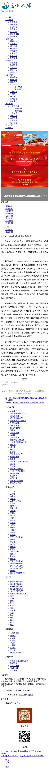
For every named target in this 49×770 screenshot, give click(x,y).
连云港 (12, 610)
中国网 (12, 643)
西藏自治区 (14, 551)
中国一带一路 (15, 652)
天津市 (12, 494)
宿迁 (12, 625)
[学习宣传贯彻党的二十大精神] (24, 171)
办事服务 (9, 128)
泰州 (12, 622)
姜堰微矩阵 (14, 34)
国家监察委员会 (16, 481)
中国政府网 (14, 473)
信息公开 (9, 125)
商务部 (12, 430)
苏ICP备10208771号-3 (9, 756)
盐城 (12, 615)
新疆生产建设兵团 (17, 573)
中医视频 (18, 111)
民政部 (12, 449)
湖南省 (12, 532)
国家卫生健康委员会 (18, 413)
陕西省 (12, 554)
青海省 (12, 559)
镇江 (12, 620)
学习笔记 (18, 89)
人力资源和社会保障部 (19, 442)
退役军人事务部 (16, 418)
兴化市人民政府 (16, 589)
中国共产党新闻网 (17, 471)
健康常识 (13, 101)
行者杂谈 (13, 80)
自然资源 (13, 24)
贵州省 (12, 547)
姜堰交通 (13, 65)
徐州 (12, 601)
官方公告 (13, 56)
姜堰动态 (9, 39)
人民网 (12, 638)
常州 (12, 603)
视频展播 (13, 48)
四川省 (12, 544)
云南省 (12, 549)
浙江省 (12, 515)
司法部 (12, 447)
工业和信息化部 (16, 454)
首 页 (8, 17)
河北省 (12, 496)
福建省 (12, 520)
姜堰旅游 (13, 70)
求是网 (12, 640)
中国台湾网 (14, 633)
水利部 (12, 435)
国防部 (12, 464)
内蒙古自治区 (15, 501)
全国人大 (13, 476)
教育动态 (13, 58)
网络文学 (13, 77)
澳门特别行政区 (16, 568)
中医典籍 (18, 108)
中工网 (12, 650)
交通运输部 (14, 437)
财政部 (12, 445)
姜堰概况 (9, 20)
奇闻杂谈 (13, 99)
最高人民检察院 (16, 469)
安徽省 (12, 518)
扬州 (12, 618)
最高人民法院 (15, 483)
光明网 (12, 645)
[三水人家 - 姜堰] (17, 9)
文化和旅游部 (15, 428)
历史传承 (9, 104)
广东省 (12, 535)
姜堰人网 (13, 663)
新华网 (12, 636)
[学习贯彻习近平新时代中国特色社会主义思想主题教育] (24, 182)
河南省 (12, 527)
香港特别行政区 (16, 566)
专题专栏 (13, 51)
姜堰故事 (13, 36)
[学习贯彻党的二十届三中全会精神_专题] (24, 150)
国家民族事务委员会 (18, 421)
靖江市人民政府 (16, 584)
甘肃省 (12, 556)
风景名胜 (13, 29)
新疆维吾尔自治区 (17, 563)
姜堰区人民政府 (16, 582)
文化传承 (13, 113)
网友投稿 (13, 46)
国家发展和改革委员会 (19, 461)
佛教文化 (13, 116)
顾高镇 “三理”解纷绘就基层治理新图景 (28, 403)
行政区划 (13, 27)
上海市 (12, 511)
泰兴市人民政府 (16, 586)
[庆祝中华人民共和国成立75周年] (24, 138)
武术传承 (13, 120)
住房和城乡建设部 (17, 440)
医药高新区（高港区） (19, 594)
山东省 (12, 525)
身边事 (12, 96)
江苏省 (12, 513)
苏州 (12, 606)
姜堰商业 (13, 72)
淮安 (12, 613)
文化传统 (13, 32)
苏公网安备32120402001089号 (32, 756)
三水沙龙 (9, 75)
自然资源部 (14, 425)
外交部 (12, 466)
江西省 (12, 523)
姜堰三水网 (14, 666)
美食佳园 (13, 92)
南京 (12, 596)
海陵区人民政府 (16, 591)
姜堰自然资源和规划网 (19, 661)
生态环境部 (14, 423)
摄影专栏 (13, 82)
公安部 (12, 452)
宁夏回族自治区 (16, 561)
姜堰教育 (13, 68)
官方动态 (13, 53)
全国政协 (13, 478)
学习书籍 (18, 87)
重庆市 (12, 542)
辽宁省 (12, 503)
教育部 (12, 459)
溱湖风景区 (14, 668)
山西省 (12, 499)
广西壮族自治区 (16, 537)
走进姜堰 (9, 60)
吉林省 (12, 506)
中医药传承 (14, 106)
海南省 (12, 539)
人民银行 (13, 411)
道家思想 (13, 118)
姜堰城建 (13, 63)
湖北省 (12, 530)
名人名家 (13, 123)
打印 (24, 380)
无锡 (12, 598)
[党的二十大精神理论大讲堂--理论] (24, 160)
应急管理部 (14, 416)
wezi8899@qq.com (26, 695)
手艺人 (12, 94)
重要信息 (13, 41)
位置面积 (13, 22)
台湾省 (12, 571)
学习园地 (13, 84)
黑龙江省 (13, 508)
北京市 (12, 491)
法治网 (12, 648)
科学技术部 (14, 457)
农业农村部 (14, 433)
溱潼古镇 (13, 670)
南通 (12, 608)
